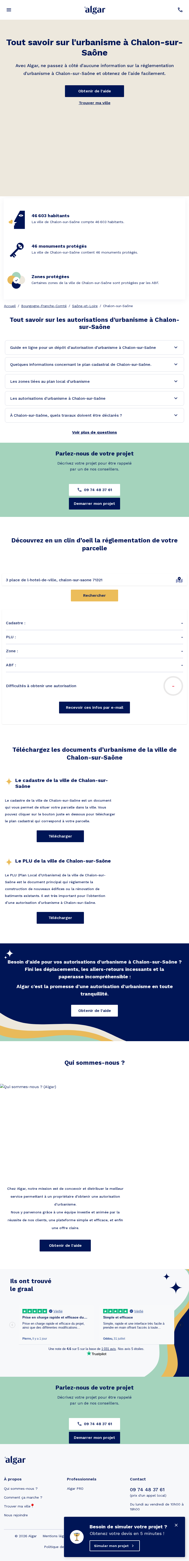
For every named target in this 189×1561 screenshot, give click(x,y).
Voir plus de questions (94, 432)
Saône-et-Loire (85, 306)
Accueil (10, 306)
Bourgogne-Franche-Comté (44, 306)
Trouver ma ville (94, 102)
